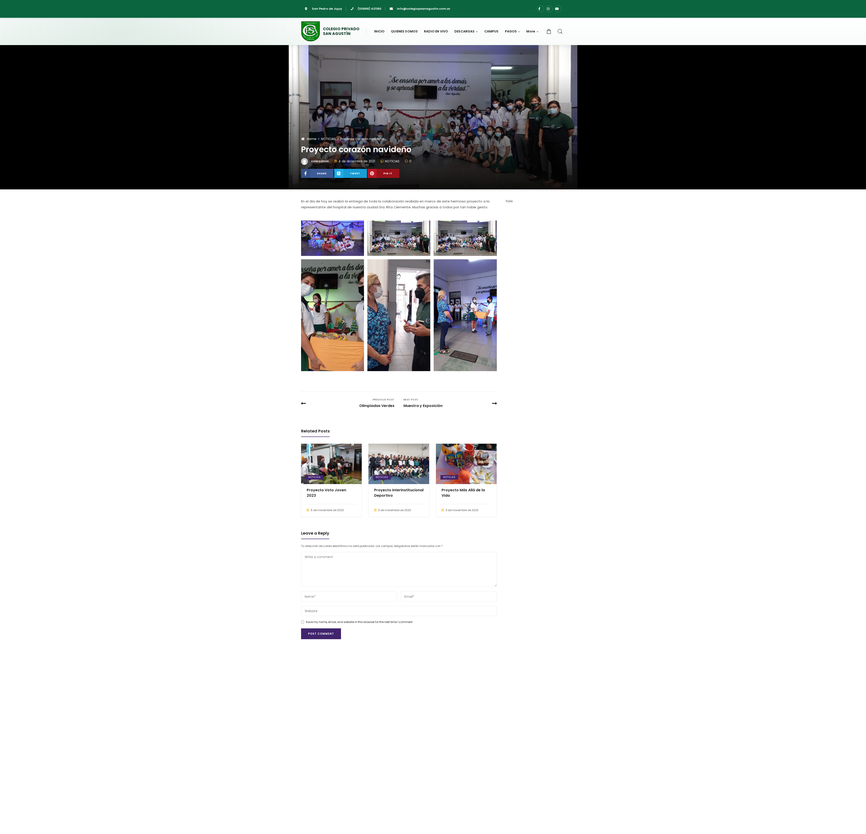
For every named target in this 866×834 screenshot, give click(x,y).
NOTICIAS (392, 161)
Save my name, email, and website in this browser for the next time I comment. (359, 622)
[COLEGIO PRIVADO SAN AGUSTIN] (310, 31)
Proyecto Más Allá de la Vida (463, 492)
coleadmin (320, 161)
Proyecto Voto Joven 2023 (326, 492)
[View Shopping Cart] (549, 31)
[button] (532, 31)
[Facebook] (540, 8)
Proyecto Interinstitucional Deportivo (399, 492)
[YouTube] (558, 8)
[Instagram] (549, 8)
